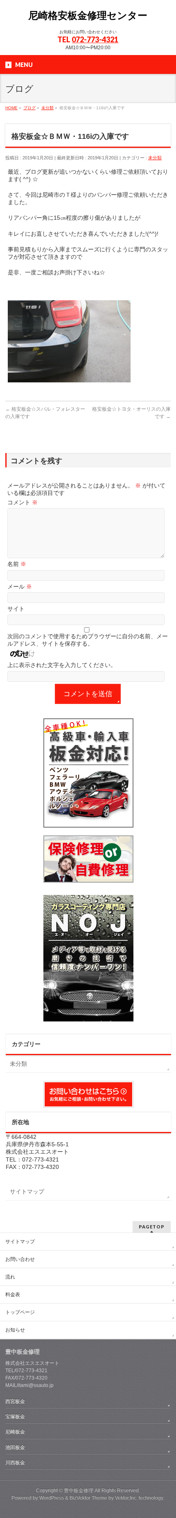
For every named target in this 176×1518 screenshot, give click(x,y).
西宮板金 (15, 1401)
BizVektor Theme (88, 1498)
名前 (16, 564)
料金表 (12, 1294)
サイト (16, 608)
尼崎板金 (15, 1432)
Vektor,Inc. (126, 1498)
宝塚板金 (15, 1416)
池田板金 (15, 1447)
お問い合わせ (20, 1259)
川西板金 (15, 1462)
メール (19, 586)
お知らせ (15, 1330)
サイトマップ (27, 1191)
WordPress (51, 1498)
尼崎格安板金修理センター (87, 15)
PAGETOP (152, 1226)
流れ (10, 1277)
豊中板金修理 (78, 1490)
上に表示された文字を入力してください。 (61, 665)
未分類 (155, 157)
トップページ (20, 1312)
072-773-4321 (95, 39)
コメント (22, 502)
